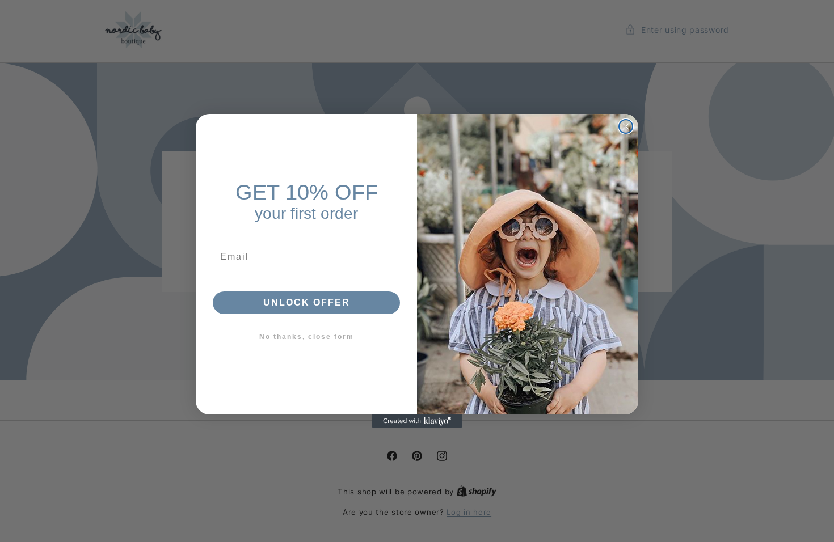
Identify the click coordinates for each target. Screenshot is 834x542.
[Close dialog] (626, 126)
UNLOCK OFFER (306, 302)
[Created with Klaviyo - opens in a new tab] (417, 421)
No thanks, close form (306, 337)
